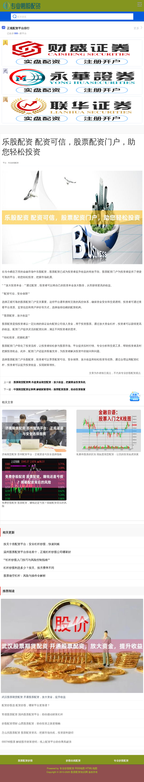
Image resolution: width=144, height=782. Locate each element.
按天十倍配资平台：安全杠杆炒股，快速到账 (32, 544)
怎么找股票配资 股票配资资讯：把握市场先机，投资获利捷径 (38, 732)
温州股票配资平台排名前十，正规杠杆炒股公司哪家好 (37, 552)
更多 (136, 28)
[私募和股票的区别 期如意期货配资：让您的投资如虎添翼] (108, 430)
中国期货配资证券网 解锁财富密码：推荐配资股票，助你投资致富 (50, 389)
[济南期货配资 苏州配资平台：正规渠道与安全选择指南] (34, 430)
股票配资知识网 (79, 772)
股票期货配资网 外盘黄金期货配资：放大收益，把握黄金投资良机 (50, 382)
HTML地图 (91, 768)
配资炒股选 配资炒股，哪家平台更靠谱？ (26, 705)
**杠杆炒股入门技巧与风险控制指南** (27, 560)
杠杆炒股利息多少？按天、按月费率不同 (29, 568)
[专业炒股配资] (22, 5)
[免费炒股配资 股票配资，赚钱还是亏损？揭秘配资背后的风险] (34, 479)
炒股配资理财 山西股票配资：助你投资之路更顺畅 (31, 723)
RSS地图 (80, 768)
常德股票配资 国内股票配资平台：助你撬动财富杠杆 (32, 714)
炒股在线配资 (73, 760)
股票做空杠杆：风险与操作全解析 (25, 575)
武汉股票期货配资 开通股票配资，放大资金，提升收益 (34, 697)
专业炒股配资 (121, 760)
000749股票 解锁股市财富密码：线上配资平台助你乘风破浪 (36, 741)
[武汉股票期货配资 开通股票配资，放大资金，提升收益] (72, 645)
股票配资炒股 (25, 760)
